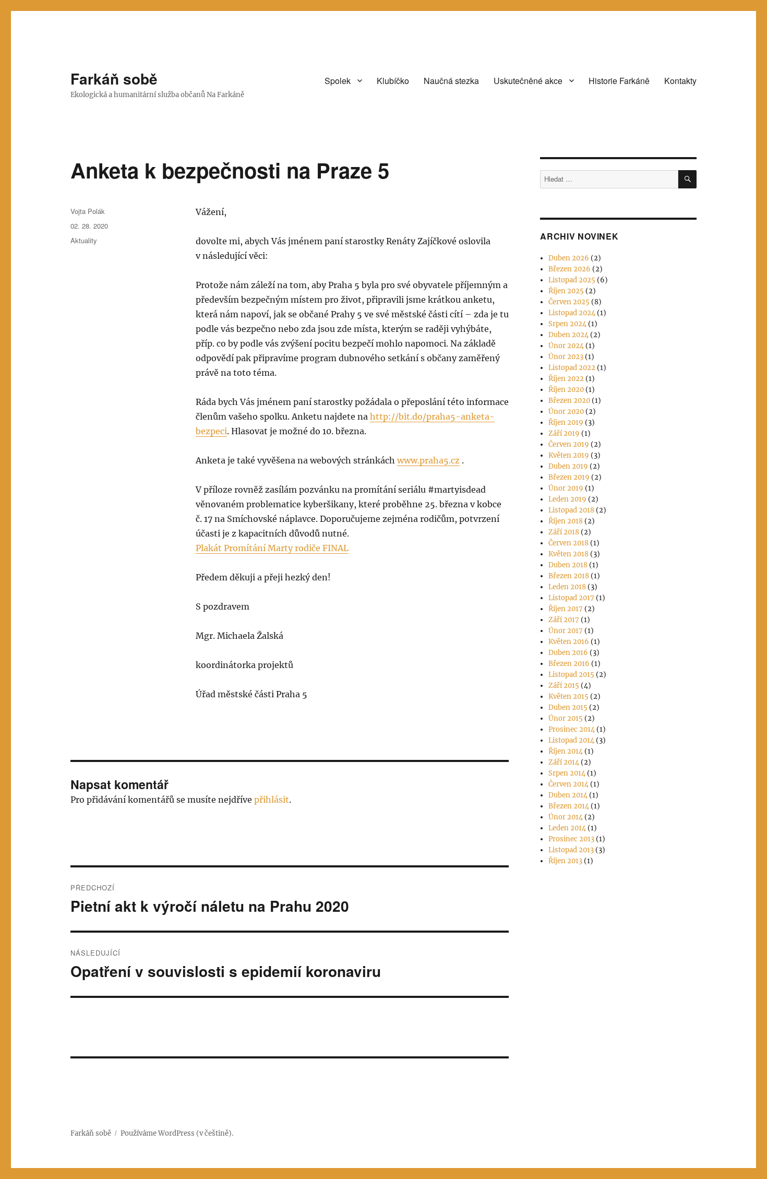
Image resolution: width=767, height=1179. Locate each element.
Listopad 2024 (571, 312)
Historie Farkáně (619, 81)
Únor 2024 (566, 345)
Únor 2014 (565, 817)
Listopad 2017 (571, 597)
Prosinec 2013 (571, 839)
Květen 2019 (568, 455)
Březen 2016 (569, 663)
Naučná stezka (451, 81)
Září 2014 (563, 762)
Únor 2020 (566, 411)
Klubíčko (393, 81)
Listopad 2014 (571, 740)
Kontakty (680, 81)
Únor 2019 (565, 488)
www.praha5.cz (428, 460)
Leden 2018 (567, 586)
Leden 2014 (567, 828)
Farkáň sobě (114, 78)
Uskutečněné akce (528, 81)
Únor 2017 (565, 630)
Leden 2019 (567, 499)
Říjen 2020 (566, 389)
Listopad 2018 (571, 510)
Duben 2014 (568, 795)
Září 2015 (563, 685)
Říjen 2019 (565, 422)
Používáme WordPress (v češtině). (177, 1133)
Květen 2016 (568, 641)
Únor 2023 (565, 356)
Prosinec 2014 (571, 729)
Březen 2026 (569, 269)
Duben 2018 (568, 565)
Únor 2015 (565, 718)
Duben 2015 (568, 707)
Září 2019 (564, 433)
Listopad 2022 (571, 367)
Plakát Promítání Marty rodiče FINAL (272, 548)
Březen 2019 (569, 477)
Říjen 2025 (566, 291)
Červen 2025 (569, 301)
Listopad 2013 (571, 849)
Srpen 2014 (566, 773)
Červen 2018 (568, 543)
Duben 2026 (568, 258)
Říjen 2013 (565, 860)
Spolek (338, 81)
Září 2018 (563, 532)
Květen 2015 (568, 696)
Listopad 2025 (571, 280)
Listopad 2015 (571, 674)
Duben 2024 (568, 334)
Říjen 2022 (566, 378)
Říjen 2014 (565, 751)
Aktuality (83, 240)
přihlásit (271, 799)
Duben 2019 (568, 466)
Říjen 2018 (565, 521)
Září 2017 (563, 619)
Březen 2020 (569, 400)
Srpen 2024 (567, 323)
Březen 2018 (568, 575)
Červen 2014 (568, 784)
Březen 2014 (568, 806)
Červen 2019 (568, 444)
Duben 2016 (568, 652)
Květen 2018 (568, 554)
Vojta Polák (87, 211)
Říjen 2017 (565, 608)
